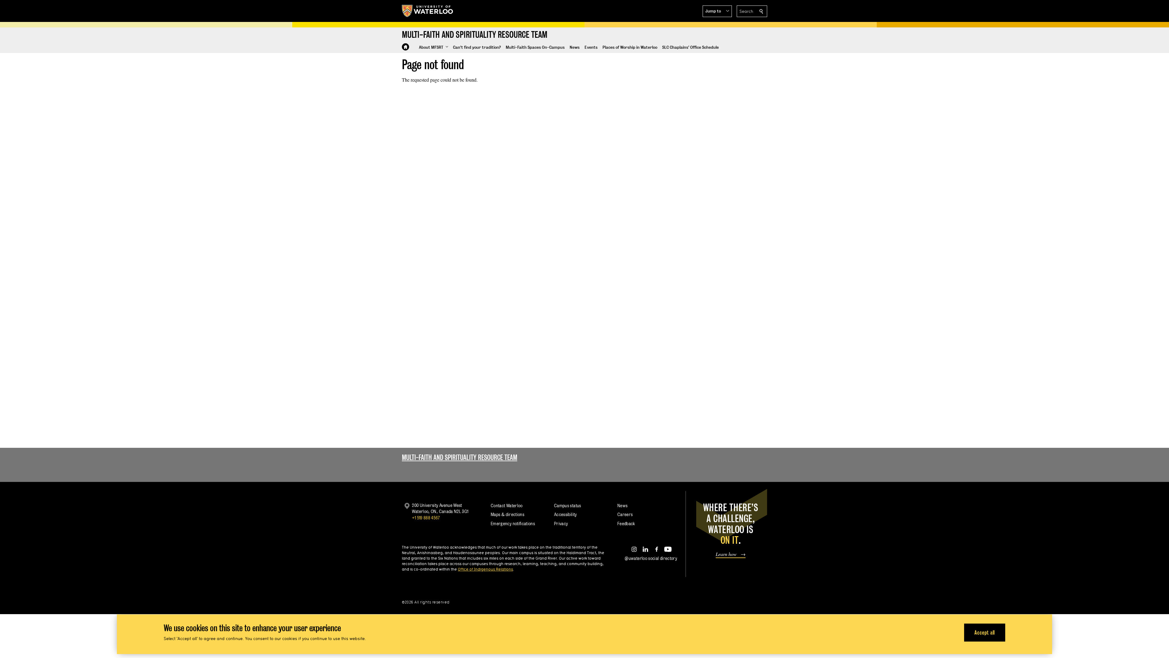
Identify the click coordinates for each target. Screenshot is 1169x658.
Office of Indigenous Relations (485, 569)
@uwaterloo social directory (651, 558)
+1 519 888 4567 (426, 517)
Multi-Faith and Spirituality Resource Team (459, 457)
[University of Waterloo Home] (428, 11)
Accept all (984, 632)
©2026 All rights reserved (426, 602)
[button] (717, 11)
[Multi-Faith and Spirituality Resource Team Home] (405, 47)
